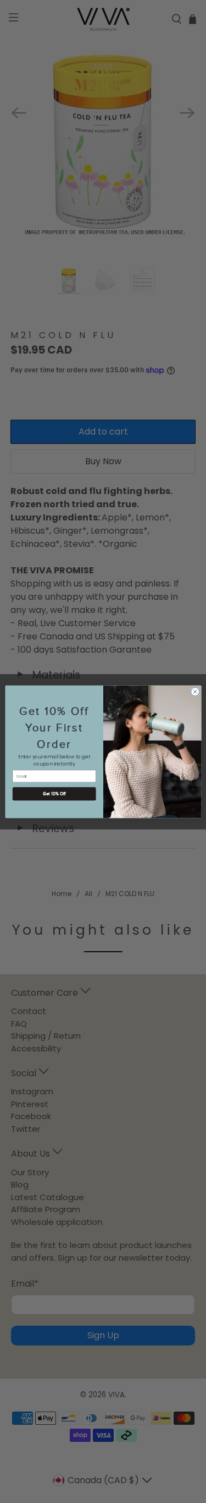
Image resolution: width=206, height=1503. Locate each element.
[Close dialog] (195, 691)
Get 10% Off (54, 793)
